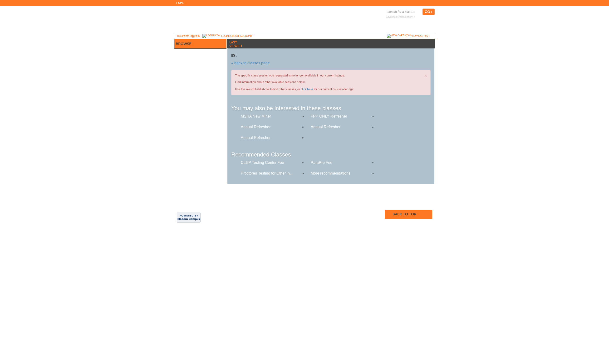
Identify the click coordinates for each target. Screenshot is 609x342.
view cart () (420, 36)
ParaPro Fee (321, 163)
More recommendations (330, 173)
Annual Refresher (255, 127)
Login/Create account (236, 36)
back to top (404, 214)
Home (180, 3)
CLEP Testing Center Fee (262, 163)
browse (183, 44)
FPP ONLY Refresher (329, 116)
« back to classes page (250, 63)
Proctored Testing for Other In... (267, 173)
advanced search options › (400, 17)
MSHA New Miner (256, 116)
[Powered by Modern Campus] (189, 217)
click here (307, 89)
